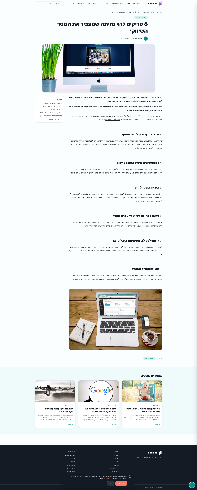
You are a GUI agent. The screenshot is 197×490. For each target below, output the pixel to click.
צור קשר (116, 465)
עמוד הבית (136, 4)
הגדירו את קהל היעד (56, 109)
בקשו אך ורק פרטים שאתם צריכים (52, 106)
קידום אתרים (92, 4)
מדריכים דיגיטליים (117, 4)
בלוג (73, 4)
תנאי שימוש (115, 471)
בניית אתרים (81, 4)
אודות (128, 4)
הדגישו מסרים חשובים (55, 119)
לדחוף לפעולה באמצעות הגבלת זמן (51, 116)
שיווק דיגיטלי (71, 471)
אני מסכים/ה (121, 483)
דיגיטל (101, 4)
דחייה (110, 483)
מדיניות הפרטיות (107, 478)
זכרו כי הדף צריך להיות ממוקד (53, 103)
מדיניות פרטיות (114, 468)
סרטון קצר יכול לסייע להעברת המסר (51, 113)
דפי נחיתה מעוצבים (112, 119)
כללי (107, 4)
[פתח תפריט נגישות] (192, 485)
